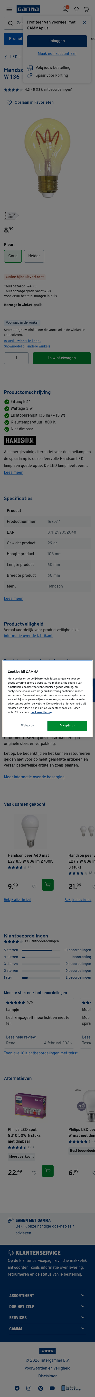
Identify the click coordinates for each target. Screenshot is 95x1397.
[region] (47, 698)
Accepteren (67, 725)
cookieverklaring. (41, 712)
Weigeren (27, 725)
